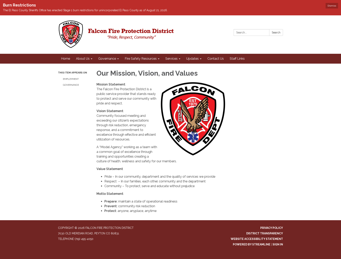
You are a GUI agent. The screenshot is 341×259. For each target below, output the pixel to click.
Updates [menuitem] (192, 58)
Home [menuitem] (65, 58)
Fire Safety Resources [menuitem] (141, 58)
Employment (71, 79)
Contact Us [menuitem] (215, 58)
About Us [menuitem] (83, 58)
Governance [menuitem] (107, 58)
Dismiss (332, 5)
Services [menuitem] (171, 58)
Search (276, 32)
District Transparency (264, 233)
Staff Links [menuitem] (237, 58)
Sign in (278, 244)
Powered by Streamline (251, 244)
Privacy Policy (271, 227)
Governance (71, 85)
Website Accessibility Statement (257, 238)
